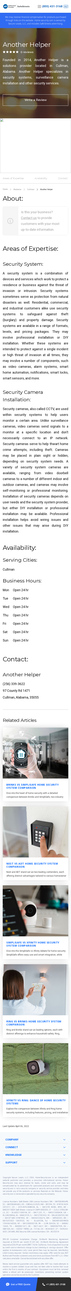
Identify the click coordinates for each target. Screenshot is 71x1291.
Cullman (30, 189)
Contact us (29, 218)
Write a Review (36, 100)
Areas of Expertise (13, 178)
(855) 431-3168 (52, 6)
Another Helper (46, 189)
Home (5, 189)
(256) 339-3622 (14, 684)
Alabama (17, 189)
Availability (41, 178)
